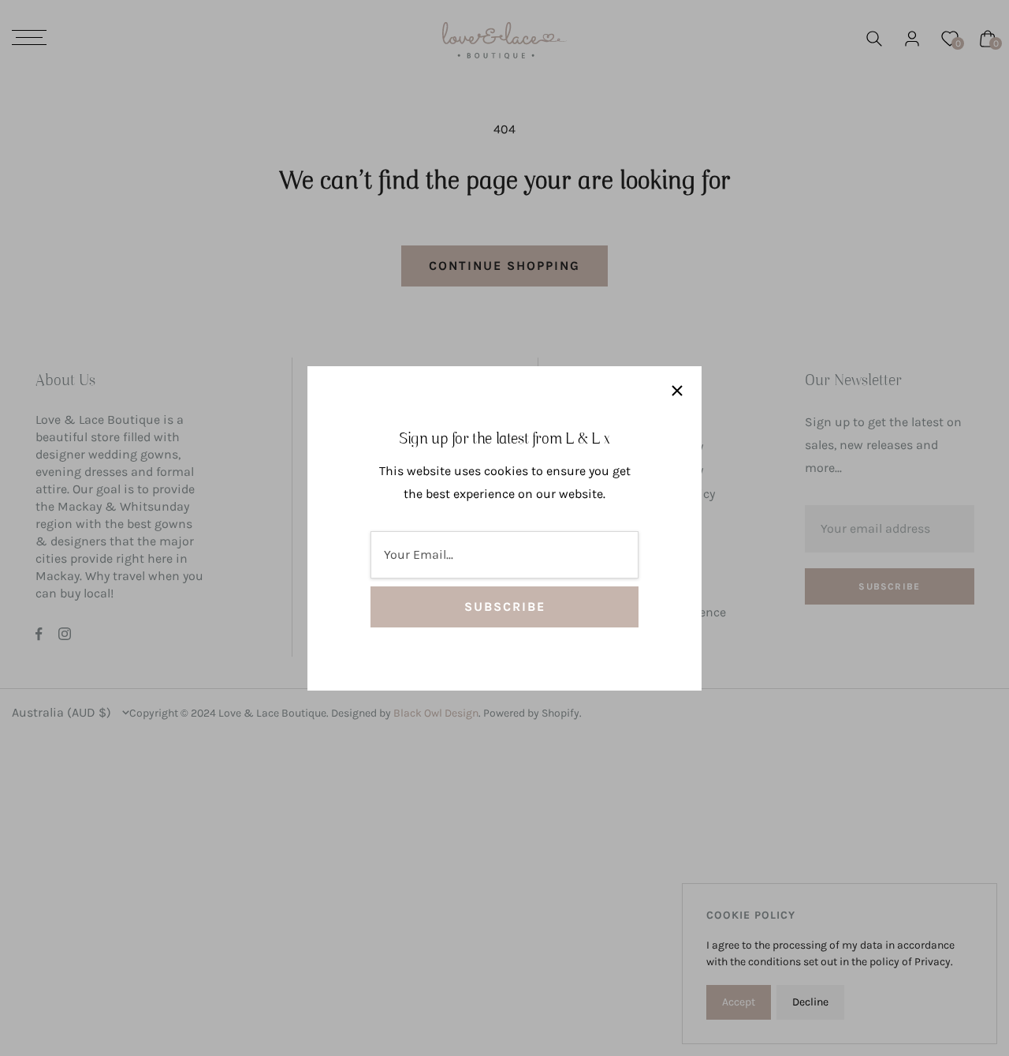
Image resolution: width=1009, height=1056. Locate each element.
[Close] (677, 390)
